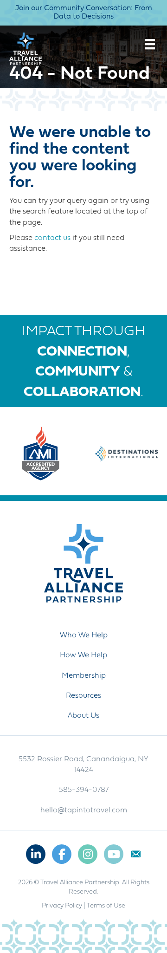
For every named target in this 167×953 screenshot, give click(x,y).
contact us (52, 238)
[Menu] (149, 44)
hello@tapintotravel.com (83, 810)
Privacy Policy (62, 905)
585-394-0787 (84, 790)
